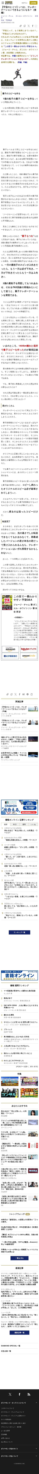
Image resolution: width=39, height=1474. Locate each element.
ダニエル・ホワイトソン (24, 16)
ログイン (24, 3)
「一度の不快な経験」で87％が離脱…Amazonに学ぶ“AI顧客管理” (19, 1243)
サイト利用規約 (6, 1419)
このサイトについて (7, 1408)
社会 (2, 20)
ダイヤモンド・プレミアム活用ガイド (13, 1416)
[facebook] (19, 1394)
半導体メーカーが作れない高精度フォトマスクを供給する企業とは (19, 1250)
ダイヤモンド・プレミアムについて (12, 1412)
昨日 (15, 824)
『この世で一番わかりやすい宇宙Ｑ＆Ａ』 (20, 46)
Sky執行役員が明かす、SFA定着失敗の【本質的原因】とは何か (19, 1228)
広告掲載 (4, 1434)
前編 (20, 62)
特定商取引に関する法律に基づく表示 (13, 1423)
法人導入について (7, 1442)
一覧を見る (19, 1258)
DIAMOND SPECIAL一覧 (10, 1346)
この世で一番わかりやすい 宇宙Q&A (25, 598)
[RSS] (29, 1394)
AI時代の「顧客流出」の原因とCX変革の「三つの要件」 (19, 1220)
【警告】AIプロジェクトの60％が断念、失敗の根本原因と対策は (19, 1235)
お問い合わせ (5, 1438)
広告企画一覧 (6, 1351)
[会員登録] (33, 3)
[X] (10, 1394)
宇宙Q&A (9, 20)
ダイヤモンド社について (9, 1456)
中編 (25, 62)
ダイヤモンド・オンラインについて (13, 1403)
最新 (5, 824)
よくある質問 (5, 1431)
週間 (24, 824)
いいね (33, 824)
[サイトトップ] (8, 2)
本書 (14, 55)
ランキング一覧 (19, 932)
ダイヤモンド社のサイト (9, 1448)
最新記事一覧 (19, 1332)
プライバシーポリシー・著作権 (11, 1427)
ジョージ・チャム (7, 16)
